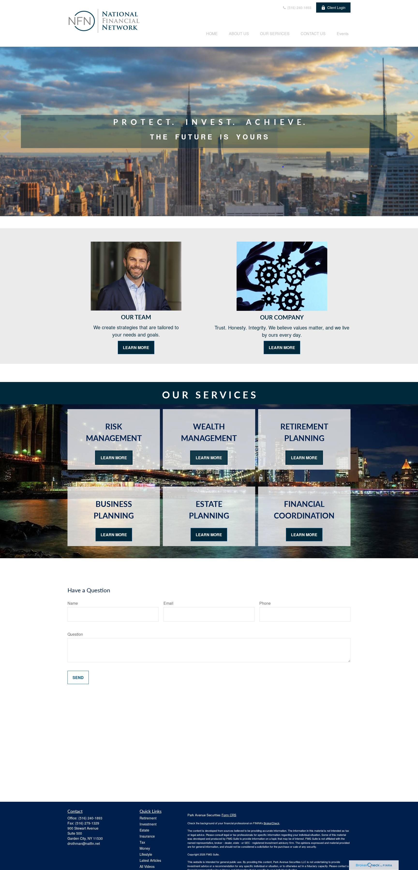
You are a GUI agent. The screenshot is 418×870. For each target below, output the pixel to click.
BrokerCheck (271, 823)
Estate (144, 830)
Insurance (147, 836)
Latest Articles (150, 860)
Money (145, 848)
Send (78, 677)
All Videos (147, 866)
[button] (212, 33)
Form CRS (229, 815)
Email (168, 603)
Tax (142, 842)
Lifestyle (146, 854)
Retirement (148, 818)
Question (75, 634)
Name (72, 603)
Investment (148, 824)
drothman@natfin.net (83, 843)
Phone (265, 603)
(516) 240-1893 (298, 7)
